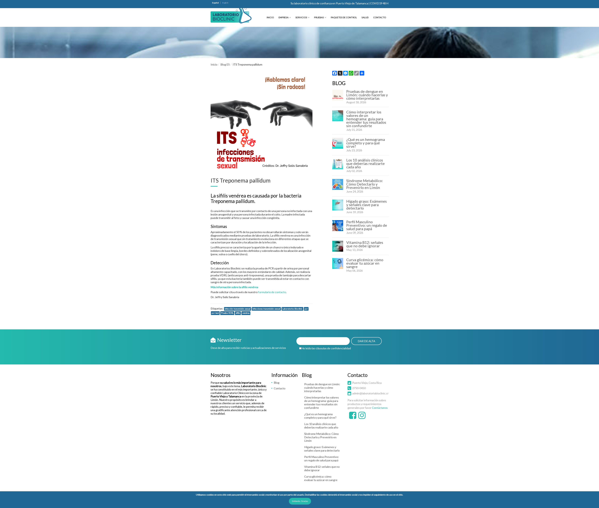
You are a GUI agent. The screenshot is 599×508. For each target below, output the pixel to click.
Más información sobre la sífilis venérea (234, 287)
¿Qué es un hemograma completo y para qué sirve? (365, 143)
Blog (276, 382)
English (225, 3)
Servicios (301, 17)
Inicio (270, 17)
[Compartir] (362, 74)
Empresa (284, 17)
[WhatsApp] (351, 74)
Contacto (379, 17)
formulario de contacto (272, 292)
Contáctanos (380, 407)
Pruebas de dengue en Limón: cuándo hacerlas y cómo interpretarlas (367, 94)
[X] (340, 74)
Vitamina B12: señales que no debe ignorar (364, 244)
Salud (365, 17)
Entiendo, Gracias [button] (300, 501)
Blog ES (225, 64)
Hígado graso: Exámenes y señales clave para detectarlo (366, 204)
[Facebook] (334, 74)
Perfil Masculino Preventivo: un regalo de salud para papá (366, 225)
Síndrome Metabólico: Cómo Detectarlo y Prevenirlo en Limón (364, 184)
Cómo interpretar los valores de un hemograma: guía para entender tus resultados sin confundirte (366, 119)
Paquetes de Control (344, 17)
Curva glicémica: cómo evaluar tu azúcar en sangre (364, 263)
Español (215, 3)
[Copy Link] (356, 74)
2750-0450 (359, 388)
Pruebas (319, 17)
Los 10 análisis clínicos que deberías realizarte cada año (365, 163)
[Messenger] (345, 74)
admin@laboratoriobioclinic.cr (370, 393)
